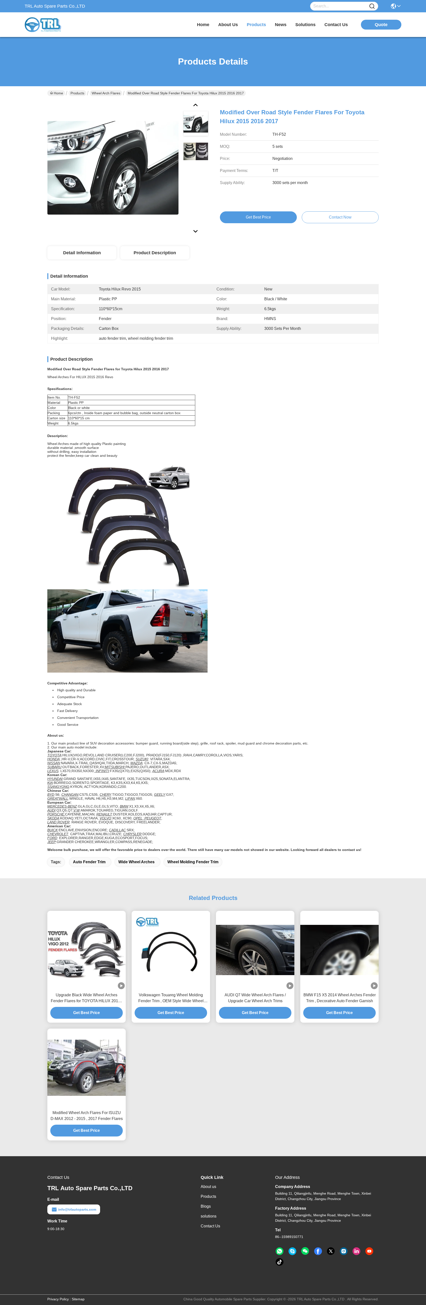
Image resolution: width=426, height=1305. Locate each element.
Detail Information (82, 252)
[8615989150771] (279, 1251)
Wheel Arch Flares (106, 93)
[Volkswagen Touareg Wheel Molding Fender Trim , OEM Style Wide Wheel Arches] (171, 950)
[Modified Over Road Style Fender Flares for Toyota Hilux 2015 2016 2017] (112, 167)
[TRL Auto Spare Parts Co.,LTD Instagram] (343, 1251)
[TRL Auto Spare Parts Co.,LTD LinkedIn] (356, 1251)
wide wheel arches (136, 862)
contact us (336, 24)
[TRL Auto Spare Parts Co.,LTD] (52, 24)
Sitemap (78, 1299)
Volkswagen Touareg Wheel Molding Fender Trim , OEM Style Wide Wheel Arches (171, 998)
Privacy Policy (58, 1299)
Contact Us (210, 1226)
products (256, 24)
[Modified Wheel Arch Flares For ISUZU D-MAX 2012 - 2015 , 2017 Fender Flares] (86, 1068)
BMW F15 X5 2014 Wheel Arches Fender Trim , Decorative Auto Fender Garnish (339, 998)
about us (228, 24)
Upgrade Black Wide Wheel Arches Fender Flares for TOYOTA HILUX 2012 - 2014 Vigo (87, 998)
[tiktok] (279, 1262)
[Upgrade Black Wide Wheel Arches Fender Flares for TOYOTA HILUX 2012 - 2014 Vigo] (86, 950)
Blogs (206, 1206)
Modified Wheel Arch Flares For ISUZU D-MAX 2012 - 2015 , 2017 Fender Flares (87, 1116)
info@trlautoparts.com (77, 1209)
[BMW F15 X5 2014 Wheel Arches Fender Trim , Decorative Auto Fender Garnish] (339, 950)
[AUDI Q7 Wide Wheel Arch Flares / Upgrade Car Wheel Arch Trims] (255, 950)
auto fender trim (89, 862)
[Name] (372, 6)
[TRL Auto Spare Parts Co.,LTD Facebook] (318, 1251)
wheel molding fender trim (192, 862)
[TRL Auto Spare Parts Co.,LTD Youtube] (369, 1251)
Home (203, 24)
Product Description (155, 252)
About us (208, 1187)
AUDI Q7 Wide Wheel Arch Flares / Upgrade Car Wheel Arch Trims (255, 998)
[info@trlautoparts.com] (292, 1251)
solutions (305, 24)
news (280, 24)
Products (77, 93)
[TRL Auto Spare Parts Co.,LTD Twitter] (330, 1251)
